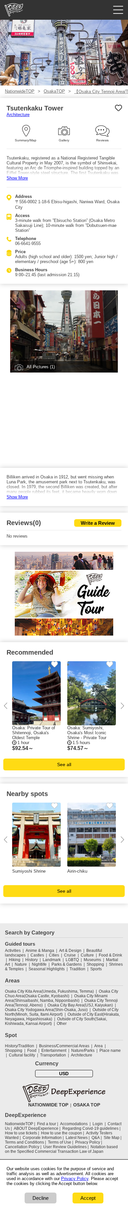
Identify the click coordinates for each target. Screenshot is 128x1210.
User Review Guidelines (65, 1147)
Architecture (18, 114)
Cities (54, 955)
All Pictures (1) (41, 366)
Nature (21, 964)
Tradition (77, 969)
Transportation (53, 1055)
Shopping (95, 964)
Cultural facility (22, 1055)
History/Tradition (19, 1046)
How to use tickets (21, 1133)
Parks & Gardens (67, 964)
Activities (13, 950)
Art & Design (70, 950)
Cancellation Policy (22, 1147)
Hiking (14, 959)
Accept (88, 1198)
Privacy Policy (87, 1142)
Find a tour (46, 1124)
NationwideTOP (19, 91)
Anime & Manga (40, 950)
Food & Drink (110, 955)
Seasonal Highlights (47, 969)
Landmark (52, 959)
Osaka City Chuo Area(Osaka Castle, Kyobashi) (61, 993)
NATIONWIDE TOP (48, 1104)
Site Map (111, 1137)
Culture (87, 955)
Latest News (77, 1137)
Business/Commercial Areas (64, 1046)
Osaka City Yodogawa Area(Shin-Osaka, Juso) (46, 1009)
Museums (92, 959)
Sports (96, 969)
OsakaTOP (54, 91)
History (31, 959)
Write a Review (98, 523)
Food (31, 1050)
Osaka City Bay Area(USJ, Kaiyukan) (80, 1005)
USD (64, 1073)
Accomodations (74, 1124)
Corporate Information (42, 1137)
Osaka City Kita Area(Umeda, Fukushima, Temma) (49, 991)
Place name (110, 1050)
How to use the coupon (61, 1133)
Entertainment (53, 1050)
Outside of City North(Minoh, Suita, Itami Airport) (61, 1012)
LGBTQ (72, 959)
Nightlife (39, 964)
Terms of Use (59, 1142)
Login (98, 1124)
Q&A (96, 1137)
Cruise (70, 955)
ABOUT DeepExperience (36, 1128)
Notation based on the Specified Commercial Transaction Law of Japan (61, 1149)
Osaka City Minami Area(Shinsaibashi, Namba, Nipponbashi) (56, 998)
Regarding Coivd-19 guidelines (90, 1128)
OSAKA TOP (86, 1104)
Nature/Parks (83, 1050)
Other (62, 1023)
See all (64, 764)
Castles (37, 955)
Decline (40, 1198)
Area (98, 1046)
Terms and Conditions (24, 1142)
